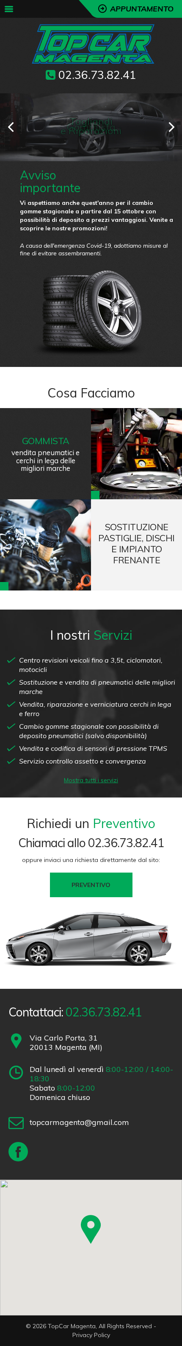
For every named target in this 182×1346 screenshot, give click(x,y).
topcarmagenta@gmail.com (79, 1122)
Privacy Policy (91, 1335)
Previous (10, 127)
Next (171, 127)
